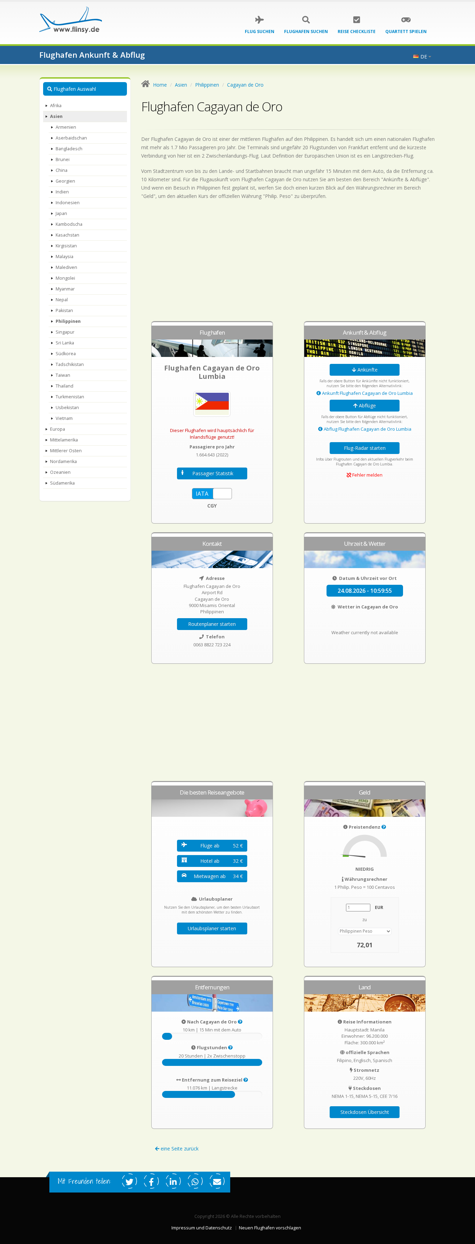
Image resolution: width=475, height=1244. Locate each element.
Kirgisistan (66, 246)
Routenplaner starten (212, 624)
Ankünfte (367, 369)
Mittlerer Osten (66, 451)
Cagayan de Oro (245, 84)
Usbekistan (67, 407)
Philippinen (68, 321)
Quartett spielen (406, 31)
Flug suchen (259, 31)
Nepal (62, 300)
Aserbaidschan (71, 138)
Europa (57, 429)
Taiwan (63, 375)
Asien (56, 116)
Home (160, 84)
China (61, 170)
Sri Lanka (65, 343)
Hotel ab (221, 861)
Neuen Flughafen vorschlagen (270, 1228)
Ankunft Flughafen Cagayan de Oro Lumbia (367, 393)
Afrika (56, 106)
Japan (61, 213)
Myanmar (65, 289)
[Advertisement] (288, 263)
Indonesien (68, 203)
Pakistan (64, 310)
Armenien (66, 127)
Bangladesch (69, 149)
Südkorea (66, 354)
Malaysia (64, 257)
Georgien (65, 181)
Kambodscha (69, 224)
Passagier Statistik (212, 473)
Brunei (63, 159)
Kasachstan (67, 235)
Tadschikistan (70, 364)
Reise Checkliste (357, 31)
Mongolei (65, 278)
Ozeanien (60, 472)
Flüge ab (221, 845)
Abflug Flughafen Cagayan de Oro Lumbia (367, 429)
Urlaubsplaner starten (212, 928)
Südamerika (62, 483)
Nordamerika (63, 461)
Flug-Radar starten (365, 448)
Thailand (64, 386)
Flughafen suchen (306, 31)
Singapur (65, 332)
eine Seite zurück (179, 1148)
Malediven (66, 267)
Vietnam (64, 418)
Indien (62, 192)
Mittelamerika (64, 440)
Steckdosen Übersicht (364, 1112)
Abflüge (366, 405)
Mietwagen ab (218, 876)
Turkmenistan (70, 397)
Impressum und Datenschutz (201, 1228)
